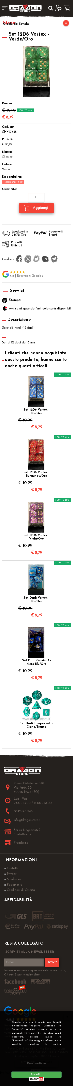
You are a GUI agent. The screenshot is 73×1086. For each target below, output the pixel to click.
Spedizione (14, 879)
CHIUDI (67, 1016)
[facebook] (19, 259)
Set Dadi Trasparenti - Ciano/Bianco (36, 725)
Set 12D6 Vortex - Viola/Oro (36, 537)
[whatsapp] (27, 259)
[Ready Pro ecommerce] (36, 1078)
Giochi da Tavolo (16, 24)
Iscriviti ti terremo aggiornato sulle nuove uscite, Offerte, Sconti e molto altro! (35, 972)
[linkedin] (45, 259)
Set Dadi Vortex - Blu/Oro (36, 599)
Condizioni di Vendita (21, 890)
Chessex (7, 157)
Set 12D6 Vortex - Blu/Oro (36, 411)
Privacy (21, 1049)
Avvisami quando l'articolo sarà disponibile (39, 308)
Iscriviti (52, 962)
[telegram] (54, 259)
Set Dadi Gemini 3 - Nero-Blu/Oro (36, 662)
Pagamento (14, 884)
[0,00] (68, 8)
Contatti (12, 868)
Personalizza (36, 1063)
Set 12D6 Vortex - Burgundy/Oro (36, 474)
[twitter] (36, 259)
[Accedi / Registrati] (59, 8)
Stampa (15, 300)
